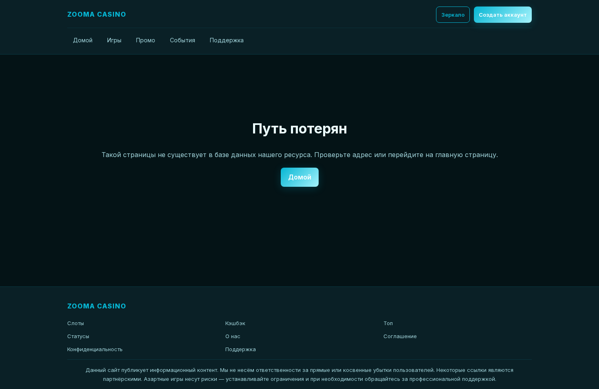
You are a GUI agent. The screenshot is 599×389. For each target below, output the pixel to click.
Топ (388, 323)
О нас (232, 336)
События (182, 40)
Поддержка (227, 40)
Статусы (78, 336)
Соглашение (400, 336)
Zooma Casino (96, 14)
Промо (145, 40)
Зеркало (453, 14)
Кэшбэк (235, 323)
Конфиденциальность (95, 349)
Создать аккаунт (503, 14)
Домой (82, 40)
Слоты (75, 323)
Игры (114, 40)
